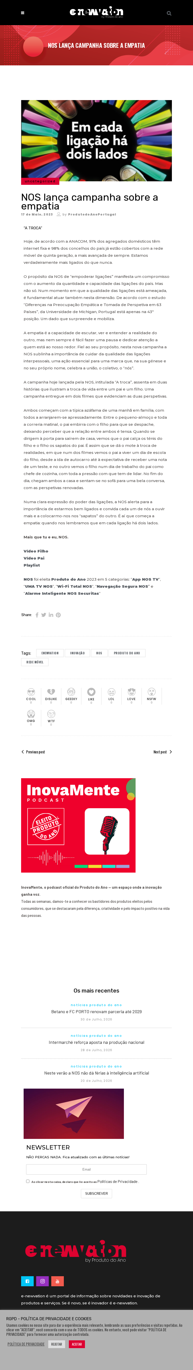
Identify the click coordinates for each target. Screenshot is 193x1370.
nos (99, 653)
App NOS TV (145, 579)
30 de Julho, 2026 (96, 1019)
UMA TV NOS (39, 586)
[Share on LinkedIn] (51, 614)
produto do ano (127, 653)
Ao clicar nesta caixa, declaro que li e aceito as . (85, 1181)
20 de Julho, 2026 (96, 1081)
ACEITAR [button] (77, 1344)
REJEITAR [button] (56, 1344)
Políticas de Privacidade (117, 1181)
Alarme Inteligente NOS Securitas (62, 593)
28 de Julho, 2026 (96, 1050)
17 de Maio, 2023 (37, 214)
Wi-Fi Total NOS (74, 586)
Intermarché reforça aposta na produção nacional (96, 1042)
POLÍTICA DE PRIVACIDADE (26, 1344)
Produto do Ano (68, 579)
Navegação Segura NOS (122, 586)
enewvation (50, 653)
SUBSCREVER (96, 1193)
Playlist (32, 565)
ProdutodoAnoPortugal (92, 214)
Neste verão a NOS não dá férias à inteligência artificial (96, 1073)
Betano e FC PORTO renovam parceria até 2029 (96, 1011)
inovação (77, 653)
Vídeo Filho (36, 551)
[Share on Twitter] (43, 614)
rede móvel (34, 662)
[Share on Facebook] (37, 614)
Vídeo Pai (34, 558)
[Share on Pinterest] (58, 614)
